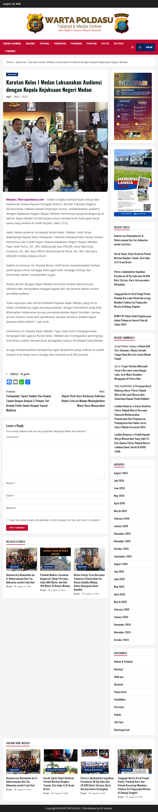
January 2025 (121, 617)
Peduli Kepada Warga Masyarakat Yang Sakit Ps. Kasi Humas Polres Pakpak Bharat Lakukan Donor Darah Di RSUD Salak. (132, 443)
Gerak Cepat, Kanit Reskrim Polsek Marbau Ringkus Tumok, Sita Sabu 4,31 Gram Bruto (132, 258)
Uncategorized (121, 730)
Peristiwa (91, 43)
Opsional (44, 43)
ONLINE (149, 47)
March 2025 (120, 602)
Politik (105, 43)
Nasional (30, 43)
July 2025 (119, 571)
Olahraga (118, 677)
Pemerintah (60, 43)
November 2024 (122, 632)
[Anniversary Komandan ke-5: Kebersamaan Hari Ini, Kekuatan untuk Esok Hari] (21, 559)
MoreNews (89, 808)
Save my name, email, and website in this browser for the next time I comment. (54, 520)
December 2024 (122, 624)
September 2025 (123, 556)
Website (11, 508)
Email (10, 495)
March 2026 (120, 511)
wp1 (8, 96)
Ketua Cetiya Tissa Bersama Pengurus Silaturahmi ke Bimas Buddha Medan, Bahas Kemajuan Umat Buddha (89, 582)
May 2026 (119, 496)
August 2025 (121, 564)
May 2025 (119, 586)
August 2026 (121, 473)
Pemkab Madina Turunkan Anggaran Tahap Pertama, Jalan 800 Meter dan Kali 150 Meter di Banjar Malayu (55, 580)
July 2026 (119, 480)
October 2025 (121, 549)
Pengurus (10, 51)
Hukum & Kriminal (12, 43)
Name (10, 483)
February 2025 (121, 609)
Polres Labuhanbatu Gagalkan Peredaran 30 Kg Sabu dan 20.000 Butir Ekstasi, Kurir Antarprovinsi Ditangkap (97, 783)
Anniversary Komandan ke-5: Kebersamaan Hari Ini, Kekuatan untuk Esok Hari (20, 578)
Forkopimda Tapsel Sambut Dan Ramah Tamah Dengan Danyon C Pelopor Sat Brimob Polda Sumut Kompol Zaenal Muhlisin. (28, 400)
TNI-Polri (118, 43)
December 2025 (122, 533)
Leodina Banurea (123, 406)
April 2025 (119, 594)
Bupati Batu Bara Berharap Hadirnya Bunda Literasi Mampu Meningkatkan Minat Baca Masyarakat (83, 398)
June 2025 (119, 579)
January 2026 (121, 526)
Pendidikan (76, 43)
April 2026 (119, 503)
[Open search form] (132, 47)
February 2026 (121, 518)
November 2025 (122, 541)
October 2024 (121, 640)
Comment (12, 437)
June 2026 (119, 488)
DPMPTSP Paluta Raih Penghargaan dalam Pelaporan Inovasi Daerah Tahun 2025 (132, 320)
